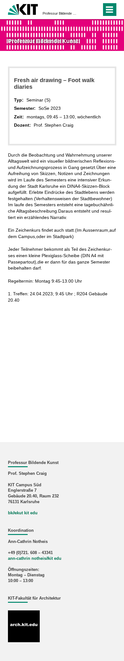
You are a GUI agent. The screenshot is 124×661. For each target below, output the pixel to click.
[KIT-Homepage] (23, 9)
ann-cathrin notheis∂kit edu (34, 558)
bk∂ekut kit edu (23, 513)
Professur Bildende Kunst (60, 13)
